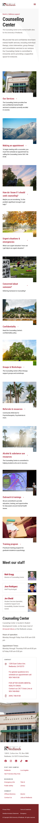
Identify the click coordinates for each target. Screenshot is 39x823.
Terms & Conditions (25, 809)
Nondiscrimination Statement (11, 813)
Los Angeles (24, 770)
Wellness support (11, 14)
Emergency (23, 813)
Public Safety (8, 786)
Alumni (22, 794)
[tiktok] (21, 761)
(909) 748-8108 (15, 696)
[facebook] (5, 761)
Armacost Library (9, 629)
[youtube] (26, 761)
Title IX (22, 782)
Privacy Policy (6, 809)
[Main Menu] (34, 4)
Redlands (7, 770)
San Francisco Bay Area (12, 774)
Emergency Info (9, 782)
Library (22, 786)
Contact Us (8, 797)
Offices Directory (9, 794)
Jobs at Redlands (26, 797)
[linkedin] (16, 761)
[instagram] (11, 761)
